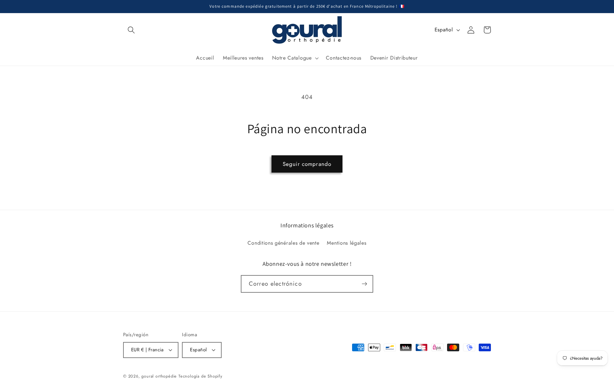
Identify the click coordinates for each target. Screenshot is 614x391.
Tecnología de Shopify (200, 376)
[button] (131, 30)
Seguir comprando (307, 164)
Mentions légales (346, 243)
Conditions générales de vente (283, 243)
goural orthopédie (159, 376)
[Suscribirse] (364, 284)
